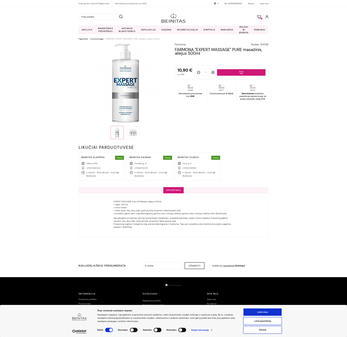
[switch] (134, 330)
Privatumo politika (87, 299)
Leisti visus (262, 312)
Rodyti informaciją (200, 330)
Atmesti (262, 330)
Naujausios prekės (152, 300)
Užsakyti (194, 265)
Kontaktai (211, 303)
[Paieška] (121, 17)
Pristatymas (85, 303)
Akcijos (251, 3)
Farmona (180, 44)
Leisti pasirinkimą (262, 321)
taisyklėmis (228, 265)
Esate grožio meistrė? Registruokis (94, 3)
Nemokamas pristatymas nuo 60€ (130, 3)
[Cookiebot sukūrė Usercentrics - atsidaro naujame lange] (79, 332)
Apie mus (264, 3)
